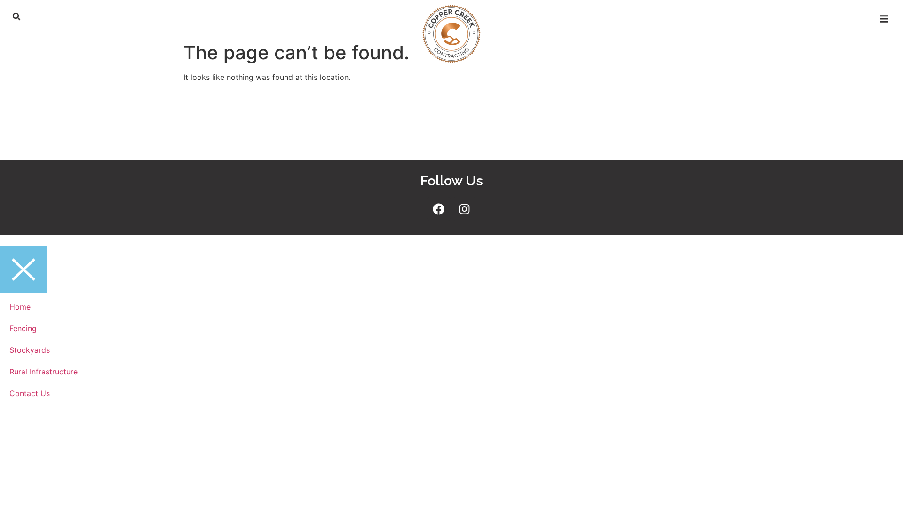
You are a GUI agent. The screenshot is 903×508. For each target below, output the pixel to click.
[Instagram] (464, 209)
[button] (16, 16)
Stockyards (29, 350)
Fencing (23, 328)
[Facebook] (439, 209)
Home (20, 306)
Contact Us (29, 393)
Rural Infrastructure (43, 371)
